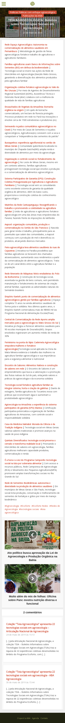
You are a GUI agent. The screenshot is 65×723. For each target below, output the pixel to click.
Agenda (35, 718)
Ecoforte (26, 505)
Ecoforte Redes (40, 505)
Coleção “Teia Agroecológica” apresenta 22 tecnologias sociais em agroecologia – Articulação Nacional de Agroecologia (30, 627)
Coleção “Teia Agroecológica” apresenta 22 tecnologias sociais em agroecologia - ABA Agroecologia (30, 675)
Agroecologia (12, 505)
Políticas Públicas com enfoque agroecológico (32, 12)
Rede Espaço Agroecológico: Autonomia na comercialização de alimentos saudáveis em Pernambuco (26, 48)
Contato (44, 718)
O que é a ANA (23, 718)
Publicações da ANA (32, 15)
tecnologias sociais (29, 509)
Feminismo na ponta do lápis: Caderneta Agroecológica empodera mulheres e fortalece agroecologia (32, 345)
